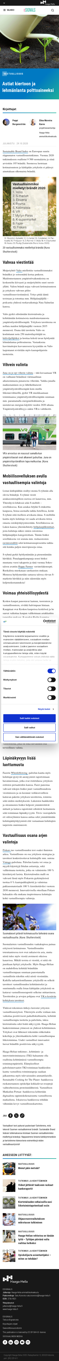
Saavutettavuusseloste (12, 1328)
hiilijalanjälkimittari (44, 526)
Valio (19, 270)
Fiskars (7, 850)
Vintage (7, 862)
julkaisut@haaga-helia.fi (13, 1306)
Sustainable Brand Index (15, 151)
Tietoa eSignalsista (11, 1320)
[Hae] (52, 10)
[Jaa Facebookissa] (10, 1115)
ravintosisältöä (10, 542)
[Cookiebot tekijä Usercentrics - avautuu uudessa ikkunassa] (43, 621)
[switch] (52, 679)
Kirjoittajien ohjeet (10, 1324)
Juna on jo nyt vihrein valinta (18, 372)
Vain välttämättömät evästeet (29, 737)
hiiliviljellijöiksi (11, 338)
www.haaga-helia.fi (10, 1309)
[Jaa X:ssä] (16, 1115)
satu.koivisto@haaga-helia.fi (38, 1295)
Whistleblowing (19, 772)
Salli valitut (29, 727)
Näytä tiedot (44, 709)
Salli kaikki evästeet (29, 718)
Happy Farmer (25, 566)
